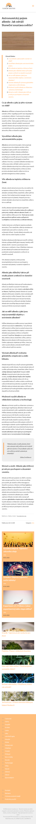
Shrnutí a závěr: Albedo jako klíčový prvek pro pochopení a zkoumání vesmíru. (19, 94)
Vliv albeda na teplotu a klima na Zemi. (20, 68)
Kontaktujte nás (21, 516)
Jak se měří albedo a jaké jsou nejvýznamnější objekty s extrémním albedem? (19, 77)
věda (32, 523)
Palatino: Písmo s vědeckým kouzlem (16, 651)
